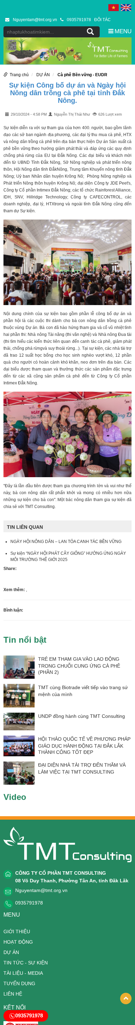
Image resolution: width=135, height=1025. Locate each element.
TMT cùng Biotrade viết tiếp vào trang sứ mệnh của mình (83, 691)
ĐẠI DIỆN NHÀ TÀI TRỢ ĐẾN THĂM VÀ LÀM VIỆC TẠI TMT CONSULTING (82, 768)
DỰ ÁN (43, 74)
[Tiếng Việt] (113, 7)
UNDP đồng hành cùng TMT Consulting (81, 716)
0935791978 (79, 19)
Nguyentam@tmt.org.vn (35, 19)
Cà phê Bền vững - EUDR (82, 74)
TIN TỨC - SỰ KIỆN (25, 962)
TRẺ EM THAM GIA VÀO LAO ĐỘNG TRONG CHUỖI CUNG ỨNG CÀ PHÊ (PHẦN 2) (79, 665)
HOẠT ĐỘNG (18, 942)
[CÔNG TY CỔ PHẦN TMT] (67, 844)
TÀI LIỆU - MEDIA (23, 973)
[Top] (126, 998)
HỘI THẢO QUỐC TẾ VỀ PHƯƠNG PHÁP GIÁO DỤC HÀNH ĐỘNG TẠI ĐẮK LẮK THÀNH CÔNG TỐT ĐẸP (84, 745)
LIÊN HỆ (12, 994)
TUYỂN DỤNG (19, 983)
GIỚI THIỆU (16, 931)
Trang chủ (19, 74)
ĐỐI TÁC (102, 19)
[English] (126, 7)
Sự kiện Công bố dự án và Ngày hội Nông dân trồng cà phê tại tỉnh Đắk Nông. (67, 92)
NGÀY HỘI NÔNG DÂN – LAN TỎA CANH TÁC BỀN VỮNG (66, 541)
